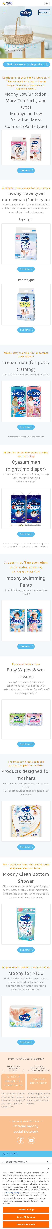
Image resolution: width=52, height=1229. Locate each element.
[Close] (48, 1168)
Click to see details (13, 1082)
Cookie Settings (26, 1209)
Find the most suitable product (25, 64)
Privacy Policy (12, 1192)
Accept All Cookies (26, 1224)
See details (26, 170)
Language (43, 12)
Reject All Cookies (26, 1217)
